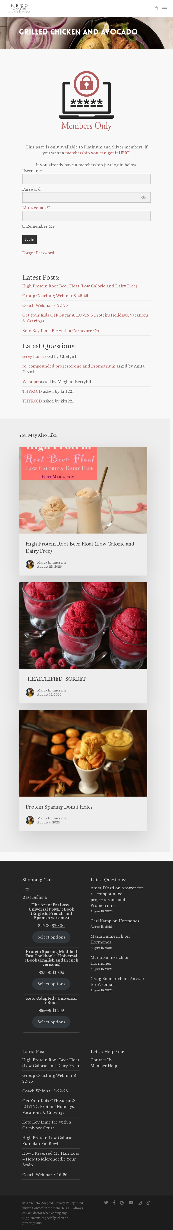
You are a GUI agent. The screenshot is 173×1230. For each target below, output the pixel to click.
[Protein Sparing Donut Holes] (83, 770)
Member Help (104, 1066)
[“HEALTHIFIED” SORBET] (83, 642)
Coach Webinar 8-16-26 (44, 1174)
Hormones (129, 921)
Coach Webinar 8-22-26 (45, 305)
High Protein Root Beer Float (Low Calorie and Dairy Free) (79, 286)
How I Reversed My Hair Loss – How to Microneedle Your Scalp (50, 1159)
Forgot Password (38, 253)
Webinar (30, 381)
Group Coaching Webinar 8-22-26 (55, 296)
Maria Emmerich (107, 936)
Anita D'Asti (102, 888)
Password (31, 189)
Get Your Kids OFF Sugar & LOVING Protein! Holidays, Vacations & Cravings (48, 1106)
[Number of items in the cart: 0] (26, 889)
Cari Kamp (101, 921)
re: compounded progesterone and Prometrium (68, 366)
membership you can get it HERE (97, 153)
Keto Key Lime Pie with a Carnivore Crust (63, 330)
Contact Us (101, 1060)
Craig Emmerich (107, 978)
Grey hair (31, 356)
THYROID (32, 391)
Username (32, 171)
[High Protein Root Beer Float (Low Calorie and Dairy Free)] (83, 511)
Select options (51, 937)
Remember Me (40, 226)
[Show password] (143, 197)
